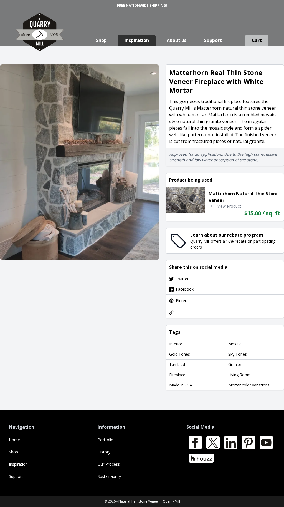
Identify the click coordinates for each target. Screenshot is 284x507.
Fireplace (177, 374)
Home (14, 439)
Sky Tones (237, 354)
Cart (257, 40)
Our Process (109, 464)
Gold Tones (179, 354)
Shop (101, 40)
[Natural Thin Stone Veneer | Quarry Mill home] (40, 37)
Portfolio (105, 439)
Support (213, 40)
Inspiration (137, 40)
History (104, 452)
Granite (234, 364)
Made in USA (180, 385)
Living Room (239, 374)
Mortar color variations (249, 385)
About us (176, 40)
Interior (175, 344)
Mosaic (234, 344)
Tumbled (177, 364)
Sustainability (109, 476)
